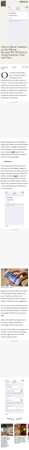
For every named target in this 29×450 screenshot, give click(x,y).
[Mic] (3, 4)
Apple (15, 176)
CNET (13, 152)
